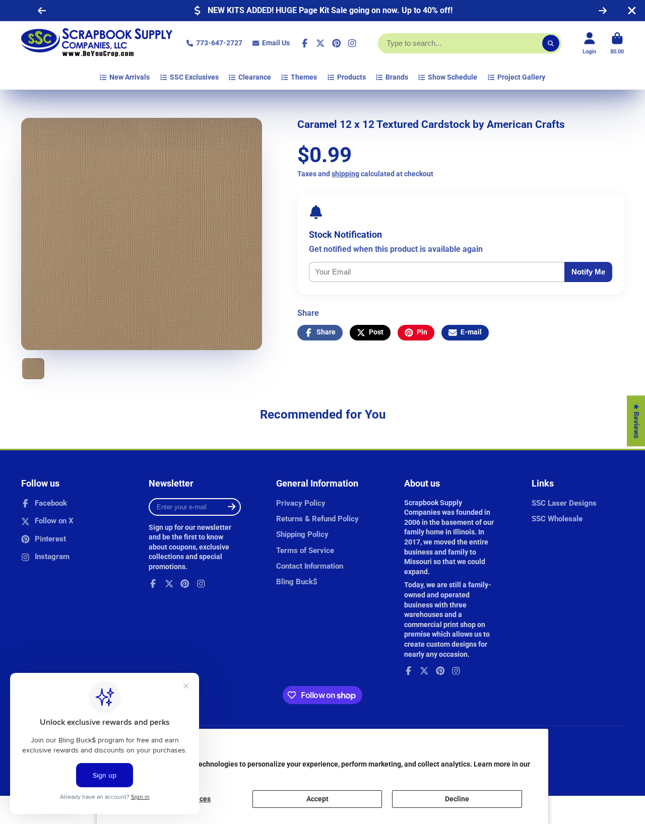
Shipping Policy (302, 534)
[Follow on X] (320, 43)
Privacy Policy (301, 503)
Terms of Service (305, 550)
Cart (617, 43)
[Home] (96, 43)
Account (589, 43)
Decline (457, 799)
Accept (317, 799)
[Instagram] (352, 43)
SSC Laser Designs (564, 503)
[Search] (550, 43)
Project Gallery (521, 77)
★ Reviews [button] (636, 420)
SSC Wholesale (557, 518)
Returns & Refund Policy (317, 518)
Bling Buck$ (296, 581)
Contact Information (309, 566)
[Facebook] (304, 43)
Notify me (588, 271)
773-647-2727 (219, 43)
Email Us (276, 43)
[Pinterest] (336, 43)
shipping (345, 174)
